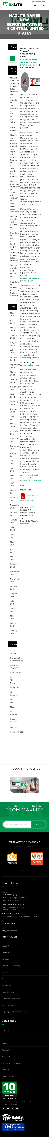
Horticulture (15, 673)
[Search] (12, 58)
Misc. (12, 707)
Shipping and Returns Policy (14, 1012)
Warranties (6, 985)
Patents (5, 979)
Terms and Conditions (11, 999)
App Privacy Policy (9, 1005)
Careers (5, 972)
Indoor (4, 1037)
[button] (23, 796)
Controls (5, 1070)
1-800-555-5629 (8, 924)
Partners (5, 959)
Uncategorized (16, 732)
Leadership (6, 952)
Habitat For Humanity (11, 966)
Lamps (4, 1043)
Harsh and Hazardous (11, 1063)
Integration (15, 687)
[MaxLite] (13, 5)
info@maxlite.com (9, 931)
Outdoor (5, 1030)
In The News (12, 680)
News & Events (8, 992)
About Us (6, 946)
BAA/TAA (6, 1056)
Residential (6, 1050)
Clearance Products (10, 1076)
